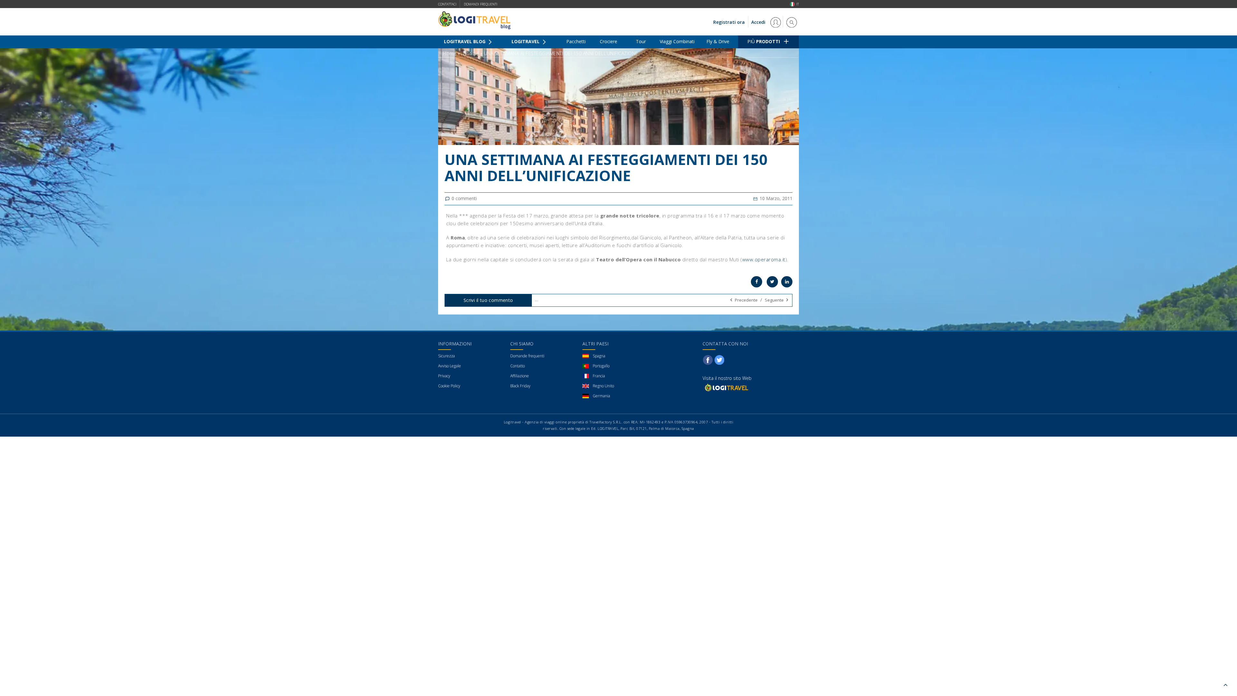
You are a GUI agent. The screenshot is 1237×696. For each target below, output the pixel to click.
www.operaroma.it (763, 259)
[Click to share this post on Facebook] (756, 281)
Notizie (471, 53)
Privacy (444, 376)
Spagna (599, 356)
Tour (641, 41)
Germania (601, 396)
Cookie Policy (449, 386)
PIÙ (763, 41)
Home (449, 53)
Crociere (608, 41)
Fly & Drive (717, 41)
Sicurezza (446, 356)
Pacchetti (576, 41)
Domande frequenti (527, 356)
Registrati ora (729, 22)
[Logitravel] (726, 387)
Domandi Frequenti (480, 4)
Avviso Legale (449, 366)
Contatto (517, 366)
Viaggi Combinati (677, 41)
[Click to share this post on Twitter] (772, 281)
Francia (599, 376)
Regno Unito (603, 386)
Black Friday (520, 386)
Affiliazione (519, 376)
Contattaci (447, 4)
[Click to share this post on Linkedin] (786, 281)
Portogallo (601, 366)
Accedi (759, 22)
